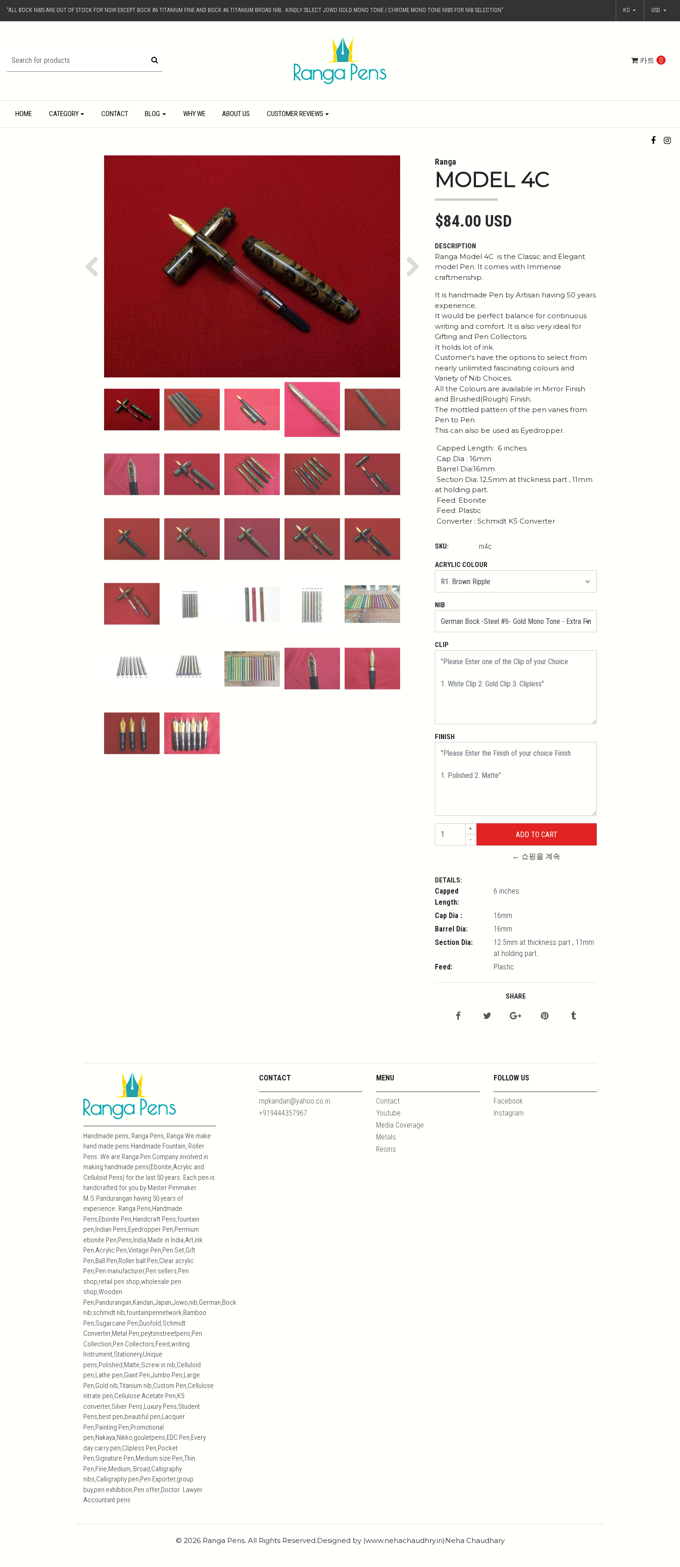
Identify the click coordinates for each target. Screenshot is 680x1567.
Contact (114, 114)
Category (64, 114)
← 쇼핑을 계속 (536, 856)
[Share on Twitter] (487, 1016)
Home (23, 114)
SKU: (442, 546)
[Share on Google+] (515, 1016)
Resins (386, 1149)
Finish (445, 737)
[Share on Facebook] (458, 1016)
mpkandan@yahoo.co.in (294, 1101)
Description (455, 246)
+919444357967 (283, 1113)
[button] (658, 10)
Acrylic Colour (461, 565)
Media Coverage (400, 1125)
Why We (194, 114)
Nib (440, 605)
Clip (442, 645)
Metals (386, 1137)
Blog (152, 114)
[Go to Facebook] (653, 140)
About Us (236, 114)
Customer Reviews (295, 114)
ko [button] (627, 10)
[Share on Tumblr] (573, 1016)
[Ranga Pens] (340, 60)
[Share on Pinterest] (544, 1016)
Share (516, 996)
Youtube (388, 1113)
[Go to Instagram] (667, 140)
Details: (448, 880)
